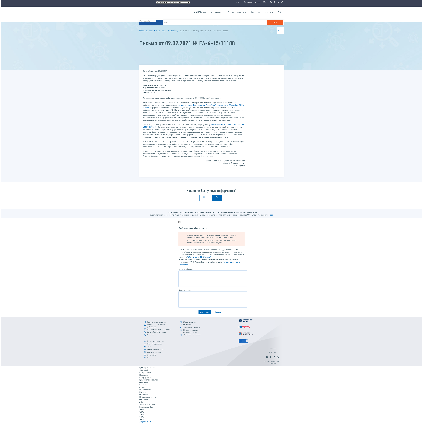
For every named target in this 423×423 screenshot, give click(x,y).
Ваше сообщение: (186, 269)
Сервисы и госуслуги (237, 12)
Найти (275, 22)
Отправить (204, 312)
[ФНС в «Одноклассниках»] (274, 2)
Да (217, 197)
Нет (204, 197)
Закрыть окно (145, 422)
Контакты (269, 12)
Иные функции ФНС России (166, 31)
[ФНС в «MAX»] (282, 2)
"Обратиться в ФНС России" (199, 257)
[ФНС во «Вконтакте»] (270, 2)
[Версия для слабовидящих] (238, 2)
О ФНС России (200, 12)
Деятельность (217, 12)
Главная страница (146, 31)
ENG (279, 12)
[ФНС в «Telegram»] (278, 2)
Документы (255, 12)
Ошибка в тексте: (185, 290)
